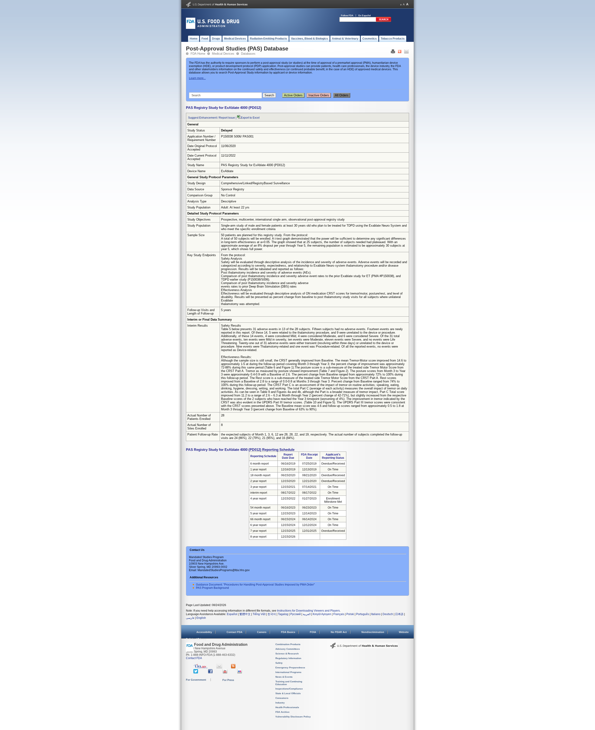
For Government (196, 679)
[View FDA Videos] (225, 672)
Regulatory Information (288, 658)
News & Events (284, 677)
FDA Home (198, 53)
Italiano (375, 614)
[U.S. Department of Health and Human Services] (217, 6)
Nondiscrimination (372, 632)
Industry (280, 702)
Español (232, 614)
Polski (350, 614)
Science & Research (287, 653)
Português (362, 614)
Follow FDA (347, 15)
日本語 (399, 614)
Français (338, 614)
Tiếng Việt (259, 614)
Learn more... (197, 78)
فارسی (190, 617)
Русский (295, 614)
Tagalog (283, 614)
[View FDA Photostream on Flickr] (240, 672)
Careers (261, 632)
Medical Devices (223, 53)
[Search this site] (383, 21)
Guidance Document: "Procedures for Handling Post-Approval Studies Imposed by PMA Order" (255, 584)
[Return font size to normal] (404, 4)
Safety (279, 663)
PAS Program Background (212, 587)
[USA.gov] (200, 667)
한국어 (272, 614)
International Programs (288, 672)
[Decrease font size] (400, 4)
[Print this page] (393, 52)
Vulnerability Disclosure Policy (293, 716)
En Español (364, 15)
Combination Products (288, 644)
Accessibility (204, 632)
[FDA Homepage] (190, 649)
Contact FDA (234, 632)
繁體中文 (245, 614)
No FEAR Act (339, 632)
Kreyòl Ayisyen (322, 614)
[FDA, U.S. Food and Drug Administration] (212, 28)
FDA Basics (288, 632)
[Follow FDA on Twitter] (196, 672)
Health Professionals (287, 707)
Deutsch (388, 614)
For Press (228, 680)
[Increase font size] (407, 4)
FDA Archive (282, 712)
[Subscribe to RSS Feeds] (234, 667)
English (201, 617)
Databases (248, 53)
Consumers (281, 698)
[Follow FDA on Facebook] (211, 672)
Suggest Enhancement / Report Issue (211, 117)
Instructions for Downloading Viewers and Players (308, 610)
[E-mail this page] (406, 52)
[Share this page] (399, 52)
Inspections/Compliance (289, 688)
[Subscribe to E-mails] (219, 667)
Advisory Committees (287, 649)
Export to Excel (250, 117)
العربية (307, 614)
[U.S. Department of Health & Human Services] (364, 647)
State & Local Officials (288, 693)
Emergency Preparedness (290, 667)
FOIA (313, 632)
